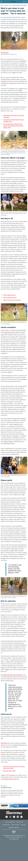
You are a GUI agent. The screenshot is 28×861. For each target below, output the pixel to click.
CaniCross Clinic (10, 332)
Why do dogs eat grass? (10, 297)
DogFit (4, 81)
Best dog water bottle (9, 771)
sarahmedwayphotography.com (10, 779)
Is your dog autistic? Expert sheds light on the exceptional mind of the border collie (13, 125)
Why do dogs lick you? (9, 295)
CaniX (14, 181)
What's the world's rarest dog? (12, 300)
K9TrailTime (4, 743)
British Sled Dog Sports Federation (13, 675)
